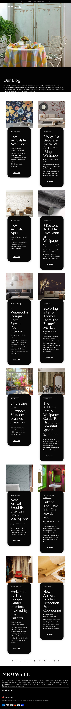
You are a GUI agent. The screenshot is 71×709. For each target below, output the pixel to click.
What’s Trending (16, 587)
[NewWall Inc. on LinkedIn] (9, 690)
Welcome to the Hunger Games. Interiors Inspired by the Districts (19, 604)
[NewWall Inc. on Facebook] (3, 690)
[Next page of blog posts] (58, 661)
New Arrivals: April (17, 229)
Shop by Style (48, 131)
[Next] (49, 1)
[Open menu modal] (68, 6)
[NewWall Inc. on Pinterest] (12, 690)
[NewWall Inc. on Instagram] (6, 690)
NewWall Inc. (15, 700)
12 (44, 661)
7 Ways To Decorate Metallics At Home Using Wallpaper (51, 145)
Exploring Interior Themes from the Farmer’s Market (50, 317)
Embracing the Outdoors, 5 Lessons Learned (19, 411)
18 (54, 661)
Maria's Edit (47, 303)
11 (39, 661)
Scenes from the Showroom (48, 496)
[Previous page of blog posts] (12, 661)
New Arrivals (15, 131)
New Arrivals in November (19, 140)
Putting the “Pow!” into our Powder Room (51, 509)
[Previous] (22, 1)
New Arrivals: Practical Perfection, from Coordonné (52, 601)
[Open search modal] (61, 6)
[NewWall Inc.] (11, 7)
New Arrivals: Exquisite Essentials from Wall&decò (19, 509)
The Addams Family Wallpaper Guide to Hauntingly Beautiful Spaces (51, 416)
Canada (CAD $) (9, 697)
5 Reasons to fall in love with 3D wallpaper (51, 233)
